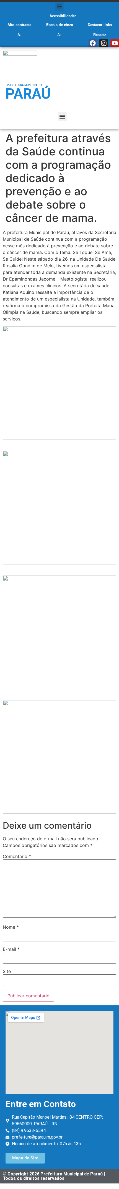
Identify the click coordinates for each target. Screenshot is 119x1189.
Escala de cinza (59, 25)
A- (19, 35)
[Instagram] (103, 43)
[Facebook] (93, 43)
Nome (11, 927)
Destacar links (100, 25)
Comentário (17, 856)
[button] (59, 6)
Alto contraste (19, 25)
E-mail (11, 949)
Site (7, 971)
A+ (59, 35)
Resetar (99, 35)
